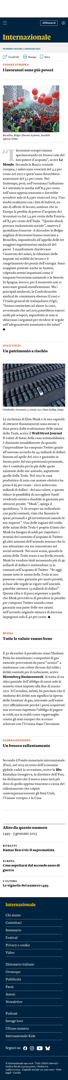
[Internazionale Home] (22, 904)
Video (10, 953)
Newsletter (14, 1002)
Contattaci (14, 923)
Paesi (10, 987)
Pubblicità (13, 979)
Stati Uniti (12, 346)
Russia (8, 633)
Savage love (14, 1021)
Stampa (32, 57)
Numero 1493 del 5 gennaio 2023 (21, 49)
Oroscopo (13, 972)
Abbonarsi (49, 23)
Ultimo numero (17, 1028)
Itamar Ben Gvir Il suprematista (28, 850)
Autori (10, 994)
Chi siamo (13, 915)
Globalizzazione (17, 740)
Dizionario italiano (20, 964)
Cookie (17, 1073)
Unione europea (16, 65)
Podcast (11, 1014)
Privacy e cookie (18, 945)
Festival (12, 938)
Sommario (13, 930)
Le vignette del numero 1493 (25, 885)
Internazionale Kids (20, 1036)
